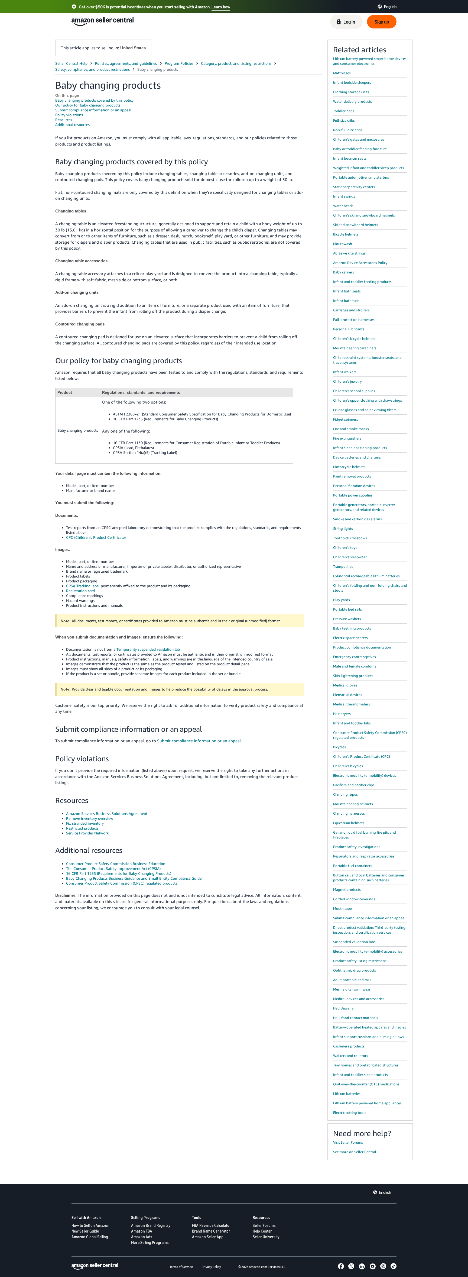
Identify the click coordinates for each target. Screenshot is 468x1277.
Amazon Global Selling (90, 1236)
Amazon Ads (141, 1236)
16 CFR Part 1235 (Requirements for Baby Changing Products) (118, 873)
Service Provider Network (87, 833)
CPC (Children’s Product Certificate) (96, 537)
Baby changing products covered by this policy (94, 100)
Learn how (221, 6)
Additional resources (72, 124)
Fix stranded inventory (85, 823)
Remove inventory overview (89, 818)
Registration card (80, 590)
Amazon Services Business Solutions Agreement (106, 813)
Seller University (266, 1236)
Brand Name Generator (211, 1231)
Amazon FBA (141, 1231)
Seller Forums (264, 1225)
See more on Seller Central (354, 1152)
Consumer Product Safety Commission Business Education (115, 863)
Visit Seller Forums (348, 1142)
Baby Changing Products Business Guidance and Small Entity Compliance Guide (134, 878)
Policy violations (69, 114)
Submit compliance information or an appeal (93, 110)
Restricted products (82, 828)
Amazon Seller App (207, 1236)
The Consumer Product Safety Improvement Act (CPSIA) (113, 868)
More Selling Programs (150, 1242)
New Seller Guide (85, 1231)
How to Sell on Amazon (90, 1225)
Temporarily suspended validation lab (148, 649)
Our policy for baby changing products (87, 105)
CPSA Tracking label (83, 585)
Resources (63, 119)
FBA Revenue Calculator (211, 1225)
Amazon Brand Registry (150, 1225)
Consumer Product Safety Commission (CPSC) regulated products (121, 883)
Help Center (262, 1231)
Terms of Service (181, 1267)
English (385, 1192)
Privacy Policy (211, 1267)
